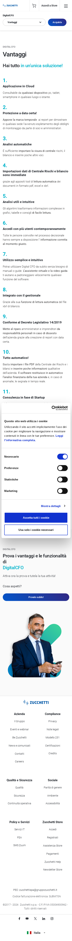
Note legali (53, 729)
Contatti (19, 753)
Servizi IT (19, 829)
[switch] (62, 468)
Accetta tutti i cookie (36, 517)
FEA (19, 837)
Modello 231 (53, 737)
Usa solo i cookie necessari (36, 529)
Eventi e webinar (19, 729)
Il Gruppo (19, 721)
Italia (37, 933)
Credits (53, 753)
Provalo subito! (36, 597)
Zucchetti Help (52, 861)
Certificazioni (52, 745)
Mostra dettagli (51, 505)
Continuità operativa (19, 803)
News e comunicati (19, 745)
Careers (19, 761)
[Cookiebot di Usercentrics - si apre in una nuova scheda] (52, 408)
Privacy (52, 721)
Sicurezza (19, 795)
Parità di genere (53, 787)
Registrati (52, 837)
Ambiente (52, 795)
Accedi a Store (49, 5)
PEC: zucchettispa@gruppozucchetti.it (35, 889)
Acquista (57, 22)
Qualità (19, 787)
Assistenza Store (52, 845)
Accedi (52, 829)
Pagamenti (52, 853)
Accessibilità (53, 803)
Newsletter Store (52, 869)
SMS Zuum (19, 845)
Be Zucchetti (19, 737)
